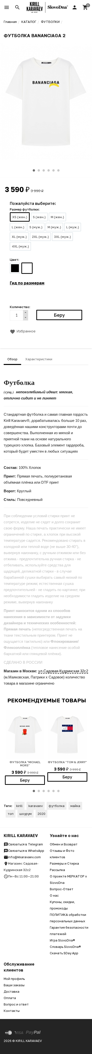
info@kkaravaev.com (24, 857)
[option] (46, 101)
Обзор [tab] (12, 359)
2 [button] (38, 170)
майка (75, 806)
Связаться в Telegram (25, 844)
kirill (19, 806)
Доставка (11, 991)
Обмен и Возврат (64, 844)
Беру (25, 780)
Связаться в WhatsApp (26, 851)
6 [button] (58, 170)
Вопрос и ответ (16, 1004)
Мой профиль (14, 979)
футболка (57, 806)
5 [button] (53, 170)
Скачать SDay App (64, 953)
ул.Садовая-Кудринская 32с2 (63, 671)
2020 (41, 814)
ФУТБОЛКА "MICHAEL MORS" (25, 763)
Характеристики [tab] (38, 359)
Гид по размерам (27, 282)
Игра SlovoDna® (62, 940)
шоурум (25, 814)
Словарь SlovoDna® (65, 947)
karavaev (35, 806)
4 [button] (48, 170)
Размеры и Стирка (64, 863)
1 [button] (33, 170)
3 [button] (43, 170)
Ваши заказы (14, 985)
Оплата (10, 998)
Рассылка (57, 870)
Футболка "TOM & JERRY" (67, 762)
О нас (54, 895)
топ (10, 814)
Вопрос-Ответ (61, 889)
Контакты (12, 1011)
